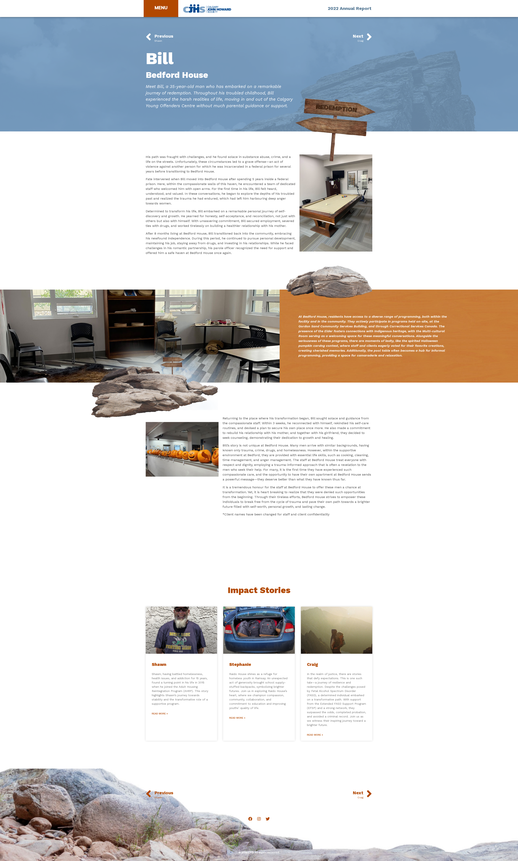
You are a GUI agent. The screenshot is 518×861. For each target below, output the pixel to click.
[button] (161, 7)
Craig (312, 664)
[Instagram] (259, 819)
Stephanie (240, 664)
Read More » (160, 713)
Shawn (159, 664)
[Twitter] (268, 819)
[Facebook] (250, 819)
